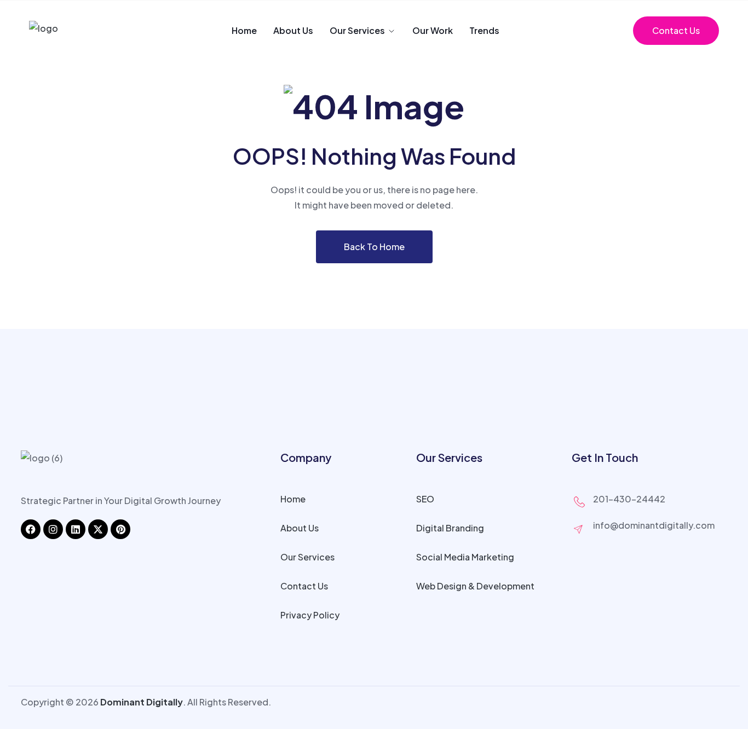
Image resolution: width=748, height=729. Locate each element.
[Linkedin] (75, 529)
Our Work (432, 30)
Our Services (357, 30)
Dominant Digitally (141, 702)
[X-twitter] (98, 529)
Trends (484, 30)
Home (244, 30)
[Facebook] (31, 529)
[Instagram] (53, 529)
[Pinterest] (120, 529)
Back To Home (374, 246)
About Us (293, 30)
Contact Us (676, 30)
